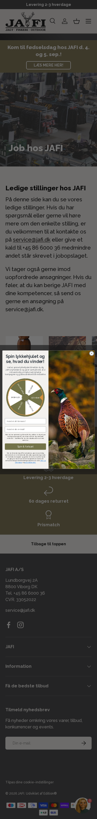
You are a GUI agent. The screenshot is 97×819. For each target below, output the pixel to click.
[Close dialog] (91, 353)
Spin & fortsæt (25, 446)
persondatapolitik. (30, 462)
